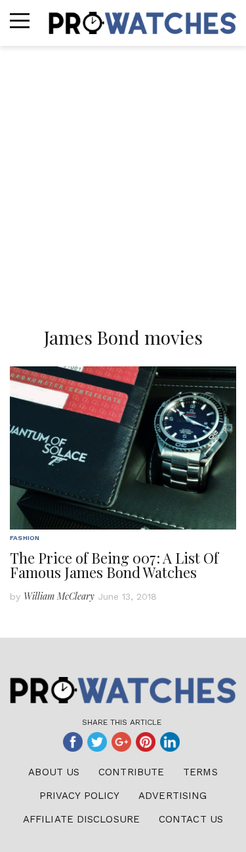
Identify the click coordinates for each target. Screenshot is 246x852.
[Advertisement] (123, 175)
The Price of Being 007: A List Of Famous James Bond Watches (114, 565)
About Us (53, 772)
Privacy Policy (79, 796)
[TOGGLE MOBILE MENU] (20, 21)
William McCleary (59, 596)
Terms (200, 772)
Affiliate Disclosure (81, 819)
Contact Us (191, 819)
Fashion (24, 537)
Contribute (131, 772)
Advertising (172, 796)
